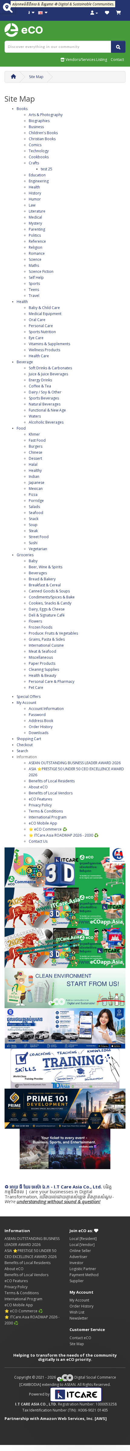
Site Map (36, 76)
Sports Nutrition (42, 331)
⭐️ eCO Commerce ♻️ (48, 829)
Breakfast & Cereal (45, 585)
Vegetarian (38, 548)
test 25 (46, 169)
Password (37, 714)
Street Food (39, 536)
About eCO (38, 787)
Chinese (35, 452)
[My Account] (94, 12)
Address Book (41, 720)
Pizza (33, 494)
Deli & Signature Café (47, 615)
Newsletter (79, 1318)
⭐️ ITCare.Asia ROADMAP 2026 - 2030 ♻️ (64, 835)
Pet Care (36, 687)
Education (37, 175)
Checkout (25, 744)
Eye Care (36, 337)
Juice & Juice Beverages (48, 374)
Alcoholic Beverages (46, 422)
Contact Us (38, 841)
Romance (37, 253)
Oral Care (37, 319)
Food (21, 428)
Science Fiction (41, 271)
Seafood (36, 512)
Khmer (34, 434)
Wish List (77, 1312)
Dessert (35, 458)
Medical (35, 217)
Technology (39, 150)
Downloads (38, 732)
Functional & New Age (47, 410)
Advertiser (78, 1256)
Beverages (38, 573)
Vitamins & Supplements (49, 343)
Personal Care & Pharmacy (51, 681)
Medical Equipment (45, 313)
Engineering (39, 181)
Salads (34, 506)
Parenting (37, 229)
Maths (34, 265)
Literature (37, 211)
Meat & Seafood (42, 651)
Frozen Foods (40, 627)
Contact (117, 59)
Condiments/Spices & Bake (52, 597)
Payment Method (84, 1274)
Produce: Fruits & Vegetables (53, 633)
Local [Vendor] (82, 1244)
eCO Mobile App (43, 823)
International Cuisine (46, 645)
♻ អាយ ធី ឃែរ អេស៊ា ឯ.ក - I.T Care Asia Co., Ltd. (53, 1187)
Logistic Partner (83, 1268)
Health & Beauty (42, 675)
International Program (48, 817)
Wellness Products (44, 349)
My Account (26, 702)
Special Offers (29, 696)
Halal (33, 464)
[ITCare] (75, 1394)
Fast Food (37, 440)
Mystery (35, 223)
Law (32, 205)
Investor (76, 1262)
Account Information (46, 708)
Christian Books (42, 138)
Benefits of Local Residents (52, 781)
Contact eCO (80, 1337)
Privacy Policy (40, 805)
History (35, 193)
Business (36, 126)
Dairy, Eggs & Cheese (47, 609)
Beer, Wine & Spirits (45, 566)
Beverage (25, 361)
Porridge (36, 500)
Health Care (39, 355)
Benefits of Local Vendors (51, 793)
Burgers (35, 446)
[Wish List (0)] (107, 12)
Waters (35, 416)
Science (35, 259)
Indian (34, 476)
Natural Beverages (44, 404)
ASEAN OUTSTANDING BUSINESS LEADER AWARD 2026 (75, 762)
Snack (33, 518)
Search (22, 750)
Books (22, 108)
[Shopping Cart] (118, 12)
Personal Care (41, 325)
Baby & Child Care (44, 307)
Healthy (35, 470)
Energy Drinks (40, 380)
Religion (35, 247)
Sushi (33, 542)
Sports (34, 283)
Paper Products (42, 663)
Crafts (34, 163)
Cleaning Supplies (44, 669)
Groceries (25, 554)
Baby (33, 560)
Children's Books (43, 132)
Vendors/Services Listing (86, 59)
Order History (41, 726)
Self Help (36, 277)
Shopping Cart (29, 738)
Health (34, 187)
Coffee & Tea (40, 386)
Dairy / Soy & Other (45, 392)
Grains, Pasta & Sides (47, 639)
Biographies (39, 120)
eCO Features (40, 799)
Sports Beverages (44, 398)
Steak (33, 530)
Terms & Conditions (46, 811)
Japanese (36, 482)
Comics (35, 144)
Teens (34, 289)
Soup (33, 524)
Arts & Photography (46, 114)
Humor (35, 199)
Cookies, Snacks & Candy (50, 603)
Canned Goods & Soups (49, 591)
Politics (35, 235)
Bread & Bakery (42, 579)
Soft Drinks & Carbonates (50, 368)
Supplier (77, 1280)
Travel (34, 295)
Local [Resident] (83, 1238)
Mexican (36, 488)
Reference (37, 241)
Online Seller (80, 1250)
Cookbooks (39, 156)
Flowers (35, 621)
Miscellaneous (41, 657)
